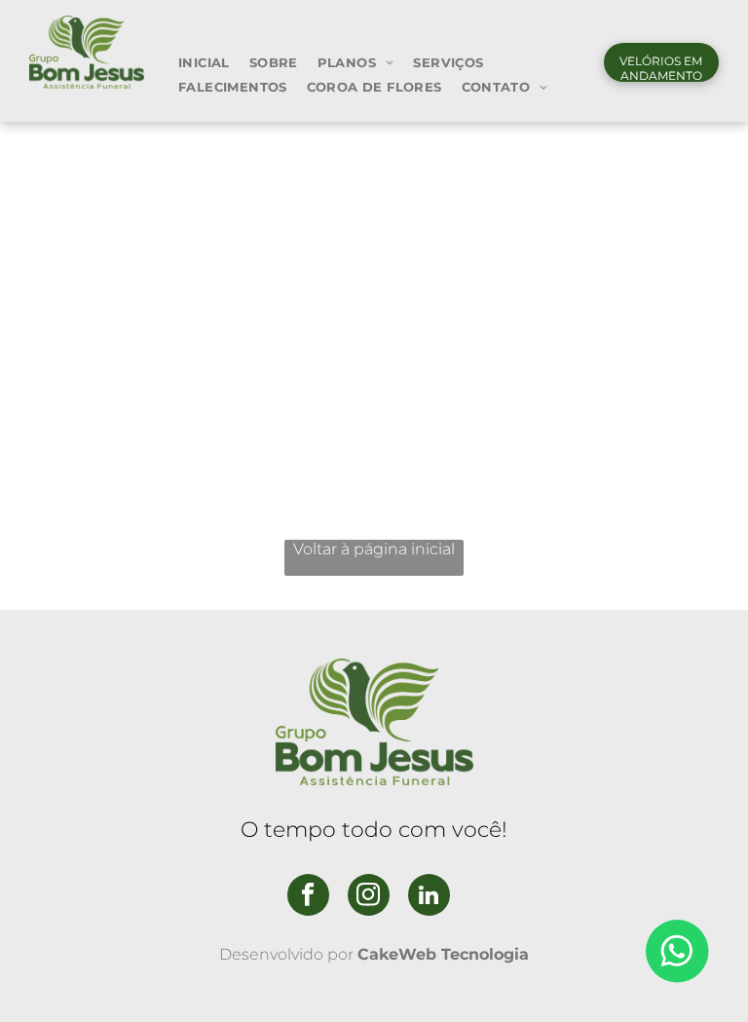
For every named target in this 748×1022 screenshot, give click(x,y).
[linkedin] (429, 897)
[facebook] (308, 897)
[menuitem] (204, 62)
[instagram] (369, 897)
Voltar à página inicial (374, 549)
